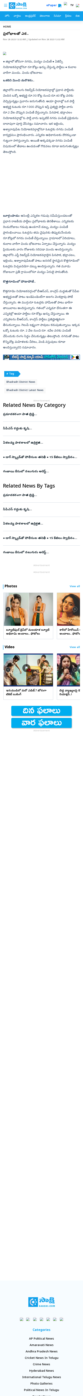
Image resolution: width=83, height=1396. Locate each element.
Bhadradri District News (20, 382)
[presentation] (8, 609)
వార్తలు (17, 16)
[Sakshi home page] (41, 1302)
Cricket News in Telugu (41, 1358)
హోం (7, 16)
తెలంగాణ (45, 16)
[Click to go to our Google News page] (61, 1319)
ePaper (52, 6)
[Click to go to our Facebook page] (21, 1319)
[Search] (59, 5)
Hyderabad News (41, 1371)
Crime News (41, 1365)
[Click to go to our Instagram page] (41, 1319)
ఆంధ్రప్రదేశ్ (30, 16)
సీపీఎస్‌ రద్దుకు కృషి (41, 429)
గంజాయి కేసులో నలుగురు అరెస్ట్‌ (41, 472)
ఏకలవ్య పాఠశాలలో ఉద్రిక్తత (41, 443)
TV (72, 5)
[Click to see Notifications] (77, 5)
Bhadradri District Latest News (25, 390)
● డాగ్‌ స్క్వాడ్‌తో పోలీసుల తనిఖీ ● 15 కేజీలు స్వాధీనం (41, 457)
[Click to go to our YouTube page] (48, 1319)
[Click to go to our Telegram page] (54, 1319)
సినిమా (57, 16)
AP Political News (41, 1339)
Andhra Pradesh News (42, 1352)
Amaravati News (42, 1345)
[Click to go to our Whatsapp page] (28, 1319)
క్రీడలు (68, 16)
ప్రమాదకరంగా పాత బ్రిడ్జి (41, 414)
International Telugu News (41, 1378)
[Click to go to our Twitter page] (34, 1319)
